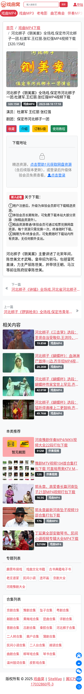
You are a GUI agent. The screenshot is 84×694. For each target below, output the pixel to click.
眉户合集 (32, 636)
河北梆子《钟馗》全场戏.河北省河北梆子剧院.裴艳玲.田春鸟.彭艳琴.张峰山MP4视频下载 (45, 289)
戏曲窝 (39, 678)
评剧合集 (66, 619)
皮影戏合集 (37, 662)
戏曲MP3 (26, 13)
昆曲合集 (49, 619)
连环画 (44, 578)
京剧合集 (13, 610)
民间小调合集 (16, 645)
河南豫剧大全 (15, 586)
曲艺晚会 (57, 13)
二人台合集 (37, 645)
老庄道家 (12, 578)
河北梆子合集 (65, 627)
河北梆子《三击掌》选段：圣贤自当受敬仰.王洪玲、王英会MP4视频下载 (57, 335)
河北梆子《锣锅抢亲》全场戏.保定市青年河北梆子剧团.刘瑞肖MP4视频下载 (38, 311)
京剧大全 (59, 578)
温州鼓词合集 (16, 662)
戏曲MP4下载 (29, 27)
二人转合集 (14, 636)
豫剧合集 (29, 610)
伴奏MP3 (75, 13)
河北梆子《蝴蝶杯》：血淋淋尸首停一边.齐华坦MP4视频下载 (57, 358)
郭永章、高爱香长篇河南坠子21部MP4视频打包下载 (56, 489)
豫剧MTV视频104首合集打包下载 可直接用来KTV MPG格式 (57, 466)
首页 (9, 27)
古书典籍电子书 (60, 569)
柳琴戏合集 (31, 654)
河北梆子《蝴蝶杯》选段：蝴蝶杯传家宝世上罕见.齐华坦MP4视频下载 (57, 382)
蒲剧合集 (49, 636)
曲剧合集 (13, 654)
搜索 (64, 4)
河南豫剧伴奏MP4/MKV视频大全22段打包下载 (56, 442)
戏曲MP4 (8, 13)
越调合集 (55, 645)
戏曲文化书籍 (35, 569)
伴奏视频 (53, 451)
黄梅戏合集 (31, 619)
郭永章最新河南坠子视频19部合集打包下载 (56, 512)
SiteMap (55, 678)
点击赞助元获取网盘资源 (51, 164)
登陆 (80, 4)
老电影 (42, 13)
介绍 (24, 129)
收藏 (11, 129)
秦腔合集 (46, 627)
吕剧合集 (29, 627)
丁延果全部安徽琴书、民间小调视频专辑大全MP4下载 (56, 536)
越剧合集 (13, 619)
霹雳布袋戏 (14, 569)
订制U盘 (40, 129)
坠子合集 (46, 610)
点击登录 (58, 175)
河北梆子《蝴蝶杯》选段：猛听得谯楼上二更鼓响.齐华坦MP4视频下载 (57, 405)
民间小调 (29, 578)
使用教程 (59, 129)
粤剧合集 (62, 610)
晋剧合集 (13, 627)
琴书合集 (49, 654)
